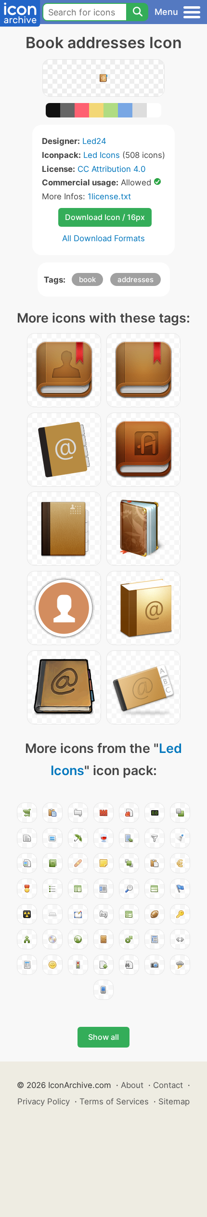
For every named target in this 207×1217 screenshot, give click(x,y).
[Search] (137, 12)
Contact (168, 1085)
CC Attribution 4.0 (111, 169)
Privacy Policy (43, 1101)
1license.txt (109, 196)
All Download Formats (103, 238)
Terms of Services (114, 1101)
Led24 (94, 141)
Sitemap (174, 1101)
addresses (135, 279)
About (132, 1085)
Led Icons (101, 155)
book (87, 279)
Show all (103, 1037)
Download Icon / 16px (105, 217)
